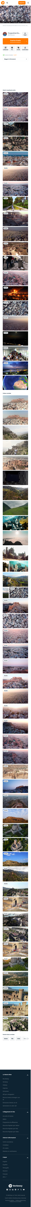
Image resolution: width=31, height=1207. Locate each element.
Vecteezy (5, 1104)
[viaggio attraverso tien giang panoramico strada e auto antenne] (15, 338)
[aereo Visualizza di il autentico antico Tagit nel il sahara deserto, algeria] (15, 218)
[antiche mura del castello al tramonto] (6, 565)
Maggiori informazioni (10, 58)
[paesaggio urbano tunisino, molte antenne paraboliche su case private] (15, 158)
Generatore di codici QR (10, 1128)
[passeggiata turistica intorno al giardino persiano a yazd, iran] (15, 203)
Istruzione (6, 1113)
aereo (6, 1060)
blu (12, 1060)
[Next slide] (24, 1060)
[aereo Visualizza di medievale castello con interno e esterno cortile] (15, 522)
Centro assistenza (8, 1164)
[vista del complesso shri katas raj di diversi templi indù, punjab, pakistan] (15, 248)
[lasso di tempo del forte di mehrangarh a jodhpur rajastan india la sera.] (15, 838)
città (18, 1060)
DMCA (4, 1141)
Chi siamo (5, 1170)
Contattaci (6, 1167)
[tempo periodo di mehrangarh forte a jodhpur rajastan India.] (15, 881)
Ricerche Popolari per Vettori (11, 1147)
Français (5, 1196)
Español (5, 1186)
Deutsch (5, 1193)
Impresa (5, 1110)
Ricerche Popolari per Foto (10, 1150)
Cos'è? (15, 55)
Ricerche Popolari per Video (11, 1153)
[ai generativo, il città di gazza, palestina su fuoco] (15, 292)
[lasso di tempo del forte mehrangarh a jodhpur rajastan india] (15, 808)
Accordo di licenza (8, 1138)
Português (6, 1189)
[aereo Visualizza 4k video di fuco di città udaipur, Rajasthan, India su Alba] (15, 322)
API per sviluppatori (8, 1116)
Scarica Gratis (15, 41)
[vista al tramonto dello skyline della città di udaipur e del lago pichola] (15, 367)
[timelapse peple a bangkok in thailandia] (15, 353)
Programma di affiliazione (10, 1144)
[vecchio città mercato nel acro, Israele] (15, 128)
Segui (25, 35)
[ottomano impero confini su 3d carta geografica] (15, 382)
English (5, 1183)
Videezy (5, 1107)
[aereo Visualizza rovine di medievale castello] (15, 552)
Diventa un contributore (10, 1173)
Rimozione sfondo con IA (10, 1124)
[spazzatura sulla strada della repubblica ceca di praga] (15, 262)
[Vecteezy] (2, 3)
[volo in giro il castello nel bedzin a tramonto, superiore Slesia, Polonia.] (15, 866)
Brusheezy (6, 1101)
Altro (4, 1199)
